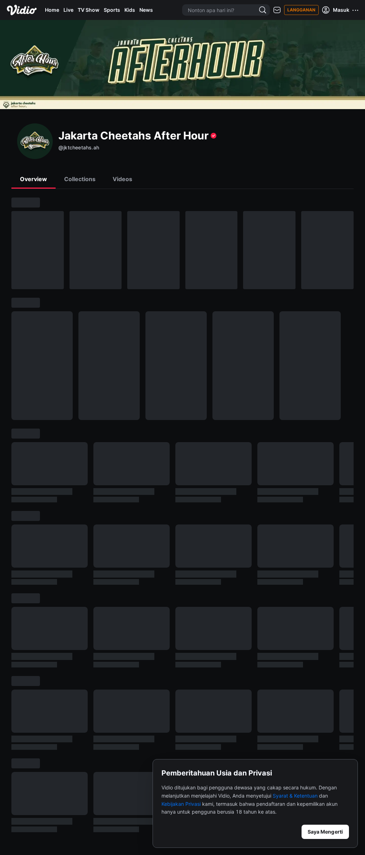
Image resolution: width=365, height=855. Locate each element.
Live (68, 10)
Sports (112, 10)
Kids (129, 10)
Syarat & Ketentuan (295, 796)
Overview (33, 179)
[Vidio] (22, 10)
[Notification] (277, 10)
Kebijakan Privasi (181, 804)
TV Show (88, 10)
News (146, 10)
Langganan (301, 9)
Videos (122, 179)
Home (52, 10)
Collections (80, 179)
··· (355, 10)
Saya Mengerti (325, 832)
